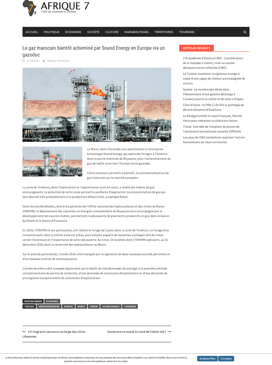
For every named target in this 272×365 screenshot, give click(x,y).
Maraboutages (136, 32)
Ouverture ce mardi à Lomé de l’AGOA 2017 (136, 332)
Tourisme (186, 32)
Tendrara (130, 306)
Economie (73, 32)
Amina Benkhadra (49, 306)
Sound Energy (110, 306)
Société (93, 32)
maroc (81, 306)
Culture (111, 32)
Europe (68, 306)
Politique (51, 32)
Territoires (164, 32)
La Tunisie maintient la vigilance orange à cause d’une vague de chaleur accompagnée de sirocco (214, 78)
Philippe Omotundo (58, 60)
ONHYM (94, 306)
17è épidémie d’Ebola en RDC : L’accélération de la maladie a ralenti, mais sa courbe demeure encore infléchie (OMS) (213, 63)
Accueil (31, 32)
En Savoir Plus (207, 358)
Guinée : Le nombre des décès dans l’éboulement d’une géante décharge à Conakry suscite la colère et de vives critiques (213, 94)
